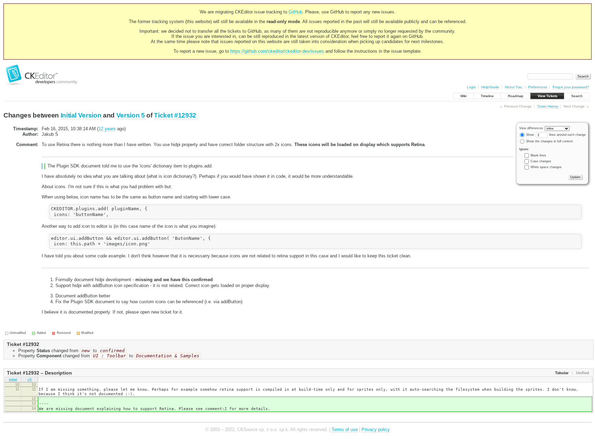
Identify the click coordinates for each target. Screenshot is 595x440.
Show (529, 134)
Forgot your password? (571, 87)
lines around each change (567, 134)
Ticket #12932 (175, 115)
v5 (30, 380)
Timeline (487, 96)
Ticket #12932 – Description (39, 373)
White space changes (546, 167)
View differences (531, 128)
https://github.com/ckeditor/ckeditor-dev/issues (277, 51)
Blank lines (538, 155)
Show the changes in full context (549, 141)
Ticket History (547, 106)
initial (13, 380)
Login (471, 87)
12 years (107, 128)
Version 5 (130, 115)
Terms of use (345, 429)
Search (577, 96)
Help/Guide (490, 87)
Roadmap (515, 96)
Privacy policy (376, 429)
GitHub (295, 11)
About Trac (513, 87)
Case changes (541, 161)
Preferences (537, 87)
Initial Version (81, 115)
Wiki (463, 96)
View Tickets (547, 96)
